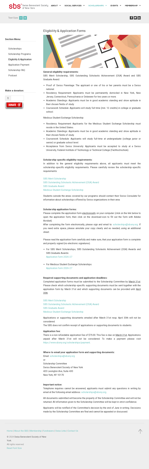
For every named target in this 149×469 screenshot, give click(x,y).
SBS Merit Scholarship (54, 178)
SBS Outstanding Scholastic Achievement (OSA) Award (71, 182)
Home (10, 431)
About (21, 431)
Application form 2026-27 (59, 256)
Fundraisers (48, 431)
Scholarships (15, 48)
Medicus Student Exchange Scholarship (63, 190)
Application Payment (18, 64)
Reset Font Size (14, 448)
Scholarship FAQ (16, 70)
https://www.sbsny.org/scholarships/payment (66, 342)
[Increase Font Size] (25, 17)
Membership (35, 431)
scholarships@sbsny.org (125, 224)
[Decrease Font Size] (21, 17)
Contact (73, 431)
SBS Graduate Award (53, 186)
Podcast (12, 75)
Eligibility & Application (20, 59)
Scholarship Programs (19, 54)
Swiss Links (60, 431)
